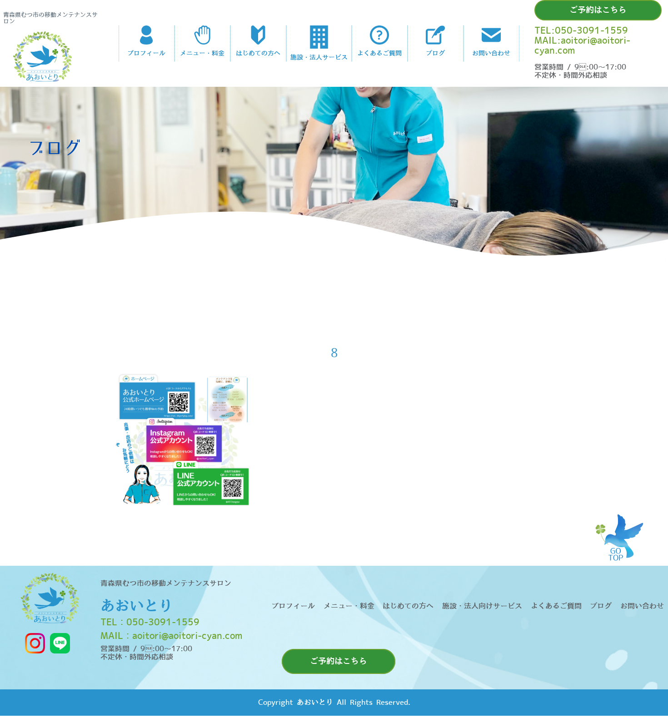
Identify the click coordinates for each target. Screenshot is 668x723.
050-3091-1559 (162, 623)
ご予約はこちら (598, 10)
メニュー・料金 (349, 606)
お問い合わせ (642, 606)
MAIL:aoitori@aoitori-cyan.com (582, 46)
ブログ (601, 606)
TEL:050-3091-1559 (581, 31)
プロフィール (293, 606)
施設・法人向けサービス (482, 606)
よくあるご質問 (556, 606)
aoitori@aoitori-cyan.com (187, 636)
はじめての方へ (408, 606)
